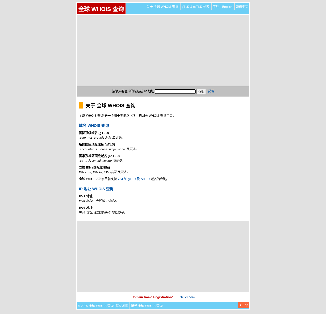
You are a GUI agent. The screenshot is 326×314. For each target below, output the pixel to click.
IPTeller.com (186, 297)
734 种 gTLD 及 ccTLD (134, 179)
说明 (211, 91)
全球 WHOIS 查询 (101, 9)
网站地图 (122, 306)
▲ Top (243, 305)
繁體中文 (242, 6)
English (227, 6)
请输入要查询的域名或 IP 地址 (133, 91)
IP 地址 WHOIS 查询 (96, 189)
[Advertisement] (163, 50)
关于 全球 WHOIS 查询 (162, 6)
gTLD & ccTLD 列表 (195, 6)
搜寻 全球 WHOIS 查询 (147, 306)
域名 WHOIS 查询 (94, 126)
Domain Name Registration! (152, 297)
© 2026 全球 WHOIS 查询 (96, 306)
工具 (216, 6)
